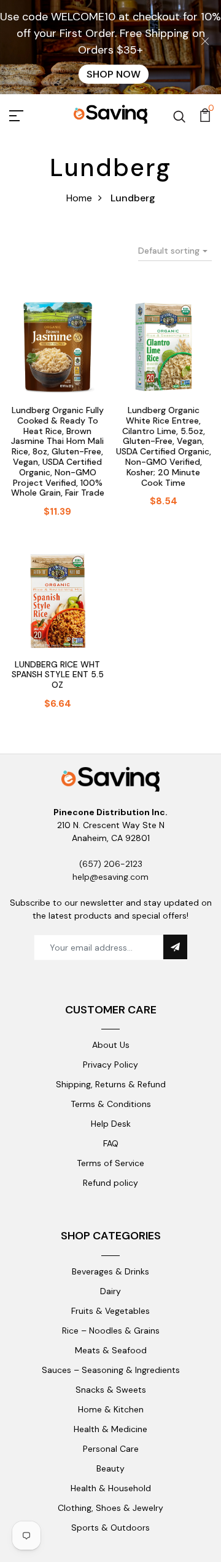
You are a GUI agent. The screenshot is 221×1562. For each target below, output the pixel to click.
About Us (111, 1044)
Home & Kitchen (111, 1409)
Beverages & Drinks (110, 1271)
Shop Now (114, 74)
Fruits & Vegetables (110, 1310)
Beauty (110, 1468)
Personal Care (111, 1448)
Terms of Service (110, 1163)
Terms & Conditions (111, 1103)
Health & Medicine (110, 1429)
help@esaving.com (110, 876)
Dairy (110, 1291)
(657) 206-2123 (110, 863)
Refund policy (110, 1182)
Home (79, 197)
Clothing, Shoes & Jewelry (110, 1507)
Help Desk (111, 1123)
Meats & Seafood (111, 1350)
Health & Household (111, 1488)
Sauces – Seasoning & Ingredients (111, 1369)
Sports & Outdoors (110, 1527)
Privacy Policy (110, 1064)
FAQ (110, 1143)
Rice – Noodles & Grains (111, 1330)
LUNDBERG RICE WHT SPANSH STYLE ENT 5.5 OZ (58, 675)
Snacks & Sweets (111, 1389)
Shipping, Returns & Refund (111, 1084)
